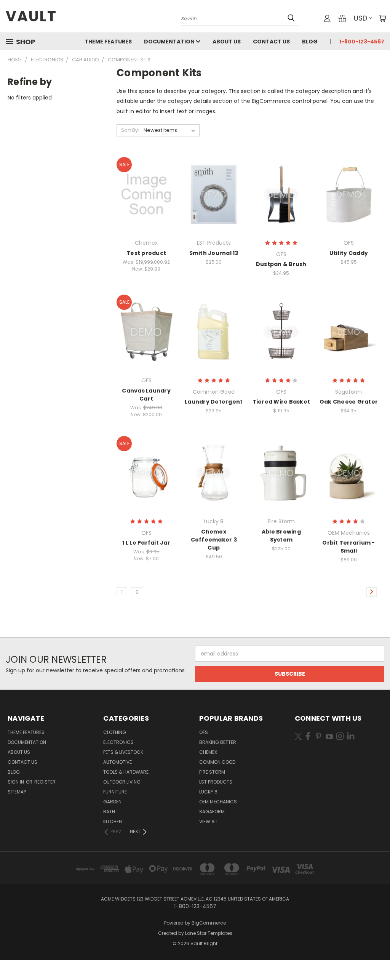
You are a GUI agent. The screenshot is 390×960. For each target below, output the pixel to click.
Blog (310, 41)
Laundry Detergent (214, 401)
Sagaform (212, 811)
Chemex (208, 752)
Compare (144, 194)
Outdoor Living (122, 782)
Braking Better (217, 742)
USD (360, 18)
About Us (227, 41)
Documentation (170, 41)
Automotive (117, 762)
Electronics (118, 742)
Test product (146, 253)
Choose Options (146, 208)
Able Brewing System (281, 535)
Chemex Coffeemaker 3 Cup (214, 539)
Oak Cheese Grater (349, 401)
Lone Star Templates (208, 933)
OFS (203, 732)
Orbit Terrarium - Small (348, 547)
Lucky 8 (208, 792)
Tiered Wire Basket (281, 401)
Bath (109, 811)
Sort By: (130, 130)
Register (45, 782)
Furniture (115, 792)
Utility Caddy (348, 253)
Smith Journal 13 (213, 253)
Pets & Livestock (123, 752)
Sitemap (17, 792)
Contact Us (271, 41)
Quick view (146, 179)
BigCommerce (209, 923)
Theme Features (108, 41)
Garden (112, 801)
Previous (378, 936)
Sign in (16, 782)
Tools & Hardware (126, 772)
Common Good (217, 762)
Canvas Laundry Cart (146, 394)
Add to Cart (214, 208)
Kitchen (112, 821)
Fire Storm (212, 772)
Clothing (114, 732)
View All (208, 821)
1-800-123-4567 (361, 41)
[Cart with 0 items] (382, 18)
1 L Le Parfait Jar (146, 543)
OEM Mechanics (218, 801)
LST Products (215, 782)
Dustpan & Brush (281, 264)
